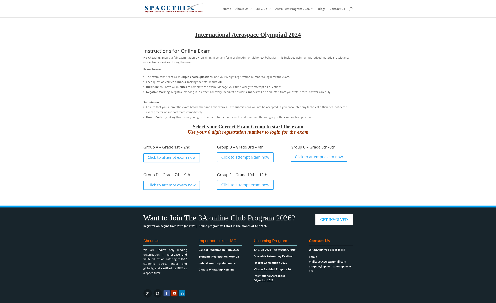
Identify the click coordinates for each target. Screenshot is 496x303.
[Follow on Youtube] (174, 293)
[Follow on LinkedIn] (182, 293)
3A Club (261, 9)
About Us (241, 9)
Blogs (321, 9)
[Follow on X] (147, 293)
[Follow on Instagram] (157, 293)
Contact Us (337, 9)
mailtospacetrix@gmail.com (327, 261)
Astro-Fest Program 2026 (292, 9)
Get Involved (334, 219)
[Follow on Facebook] (167, 293)
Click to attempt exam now (172, 157)
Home (227, 9)
